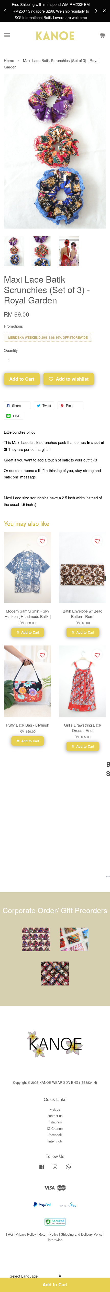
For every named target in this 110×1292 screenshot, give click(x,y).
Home (9, 60)
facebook (55, 1134)
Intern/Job (55, 1239)
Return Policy (48, 1234)
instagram (55, 1122)
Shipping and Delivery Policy (81, 1234)
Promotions (13, 326)
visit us (55, 1109)
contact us (55, 1115)
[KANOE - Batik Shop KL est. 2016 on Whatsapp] (68, 1169)
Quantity (11, 350)
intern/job (55, 1141)
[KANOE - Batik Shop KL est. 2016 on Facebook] (41, 1169)
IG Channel (55, 1128)
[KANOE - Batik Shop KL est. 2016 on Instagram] (55, 1169)
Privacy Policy (26, 1234)
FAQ (9, 1234)
